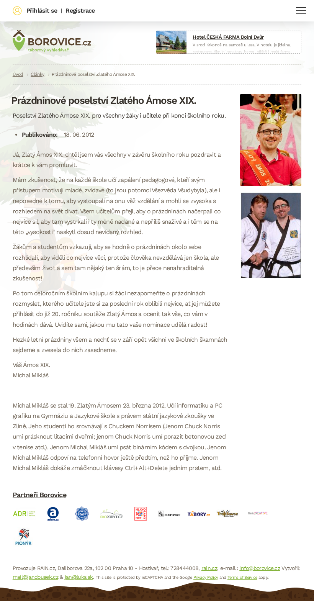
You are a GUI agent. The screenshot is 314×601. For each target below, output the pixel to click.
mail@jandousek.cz (35, 577)
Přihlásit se (41, 10)
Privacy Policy (205, 577)
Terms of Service (242, 577)
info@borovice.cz (259, 568)
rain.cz (209, 568)
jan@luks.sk (79, 577)
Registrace (80, 10)
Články (37, 74)
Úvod (18, 74)
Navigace (301, 10)
